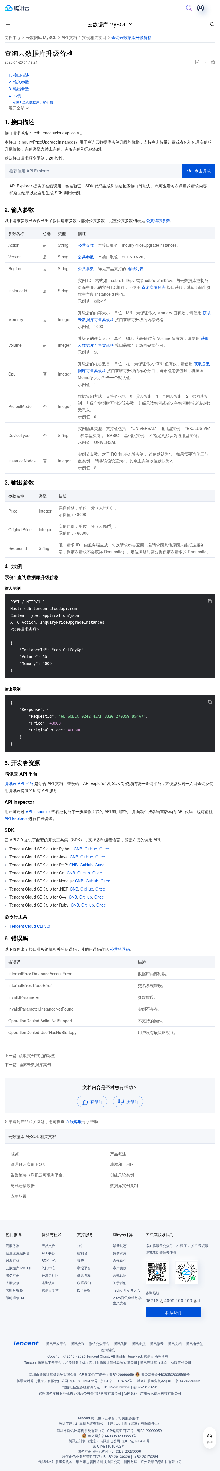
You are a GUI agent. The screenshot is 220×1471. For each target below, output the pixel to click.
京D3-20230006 (187, 1380)
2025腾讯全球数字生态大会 (127, 1300)
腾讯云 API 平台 (19, 783)
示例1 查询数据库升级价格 (33, 101)
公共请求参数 (158, 220)
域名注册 (12, 1275)
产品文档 (48, 1245)
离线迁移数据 (23, 1185)
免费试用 (120, 1252)
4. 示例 (15, 95)
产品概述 (118, 1153)
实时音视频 (14, 1290)
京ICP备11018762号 (116, 1380)
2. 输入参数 (19, 82)
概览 (15, 1153)
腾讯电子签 (194, 1343)
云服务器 (12, 1245)
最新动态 (120, 1245)
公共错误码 (120, 949)
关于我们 (120, 1282)
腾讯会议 (78, 1343)
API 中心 (48, 1252)
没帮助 (132, 1101)
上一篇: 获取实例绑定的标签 (30, 1055)
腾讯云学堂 (50, 1290)
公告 (80, 1245)
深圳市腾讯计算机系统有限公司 (53, 1374)
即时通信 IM (15, 1297)
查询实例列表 (154, 287)
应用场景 (19, 1196)
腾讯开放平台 (56, 1343)
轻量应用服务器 (18, 1252)
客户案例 (120, 1267)
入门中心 (48, 1267)
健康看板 (84, 1275)
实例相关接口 (94, 37)
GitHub (91, 849)
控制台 (82, 1252)
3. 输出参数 (19, 88)
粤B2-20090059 (121, 1374)
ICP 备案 (84, 1290)
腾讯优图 (120, 1343)
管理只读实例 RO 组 (29, 1164)
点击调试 (203, 171)
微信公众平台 (99, 1343)
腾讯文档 (175, 1343)
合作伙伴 (120, 1260)
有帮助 (96, 1101)
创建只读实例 (122, 1175)
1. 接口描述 (19, 75)
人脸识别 (12, 1282)
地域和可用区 (122, 1164)
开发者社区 (50, 1275)
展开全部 (17, 108)
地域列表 (135, 268)
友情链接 (108, 1349)
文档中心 (13, 37)
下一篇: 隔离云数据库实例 (28, 1064)
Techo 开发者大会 (126, 1290)
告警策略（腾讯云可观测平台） (39, 1175)
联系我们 (84, 1282)
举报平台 (84, 1267)
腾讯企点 (139, 1343)
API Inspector (38, 811)
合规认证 (120, 1275)
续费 (80, 1260)
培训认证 (48, 1282)
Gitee (104, 849)
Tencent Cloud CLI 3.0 (29, 926)
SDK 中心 (49, 1260)
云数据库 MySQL (107, 24)
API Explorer (16, 818)
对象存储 (12, 1260)
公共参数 (86, 245)
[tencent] (26, 1343)
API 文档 (69, 37)
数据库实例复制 (124, 1185)
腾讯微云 (157, 1343)
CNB (78, 849)
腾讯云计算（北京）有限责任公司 (42, 1380)
